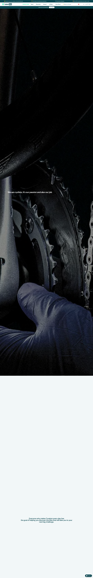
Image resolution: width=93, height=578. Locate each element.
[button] (87, 4)
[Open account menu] (86, 4)
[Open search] (84, 4)
